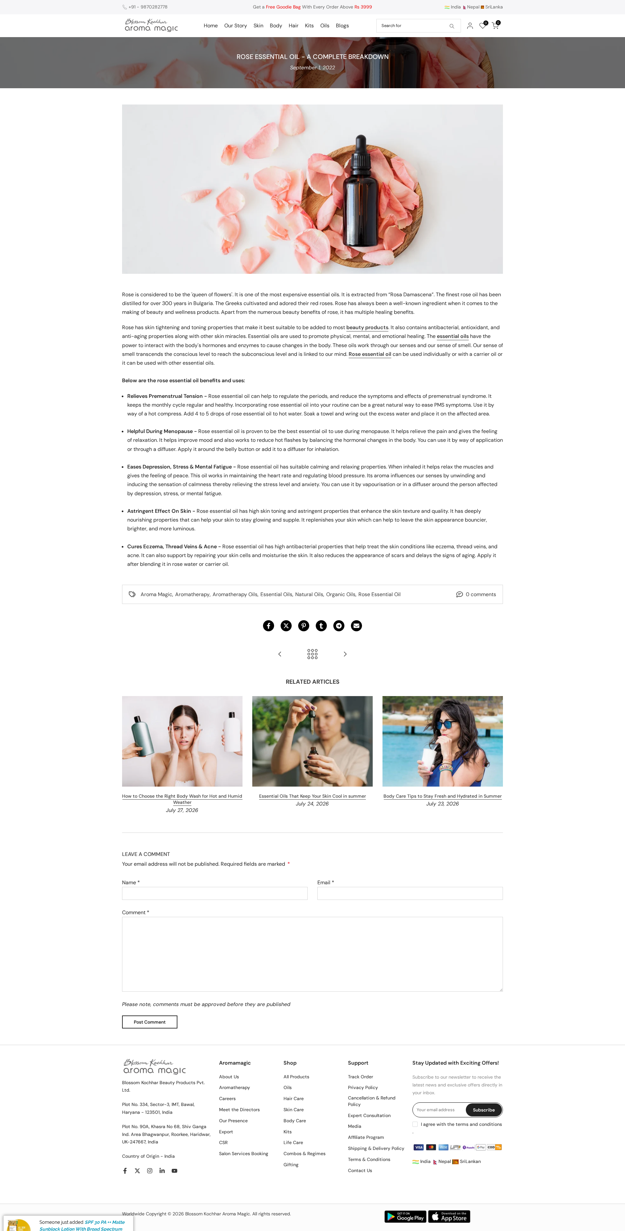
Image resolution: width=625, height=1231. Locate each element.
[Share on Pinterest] (303, 625)
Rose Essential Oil (379, 594)
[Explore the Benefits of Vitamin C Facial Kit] (345, 655)
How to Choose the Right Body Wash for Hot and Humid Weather (182, 799)
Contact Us (360, 1170)
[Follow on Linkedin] (162, 1171)
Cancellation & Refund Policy (372, 1101)
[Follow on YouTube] (174, 1171)
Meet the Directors (239, 1109)
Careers (227, 1098)
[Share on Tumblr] (321, 625)
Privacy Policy (363, 1087)
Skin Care (294, 1109)
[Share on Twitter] (286, 625)
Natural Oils (309, 594)
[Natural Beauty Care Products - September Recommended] (280, 655)
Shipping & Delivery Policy (376, 1148)
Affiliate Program (366, 1137)
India (455, 7)
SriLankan (470, 1161)
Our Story (235, 25)
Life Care (293, 1142)
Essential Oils (276, 594)
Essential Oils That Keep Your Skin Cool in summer (312, 796)
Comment (135, 912)
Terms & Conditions (369, 1159)
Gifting (291, 1165)
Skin (258, 25)
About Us (229, 1077)
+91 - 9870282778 (148, 7)
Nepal (473, 7)
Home (211, 25)
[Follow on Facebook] (125, 1171)
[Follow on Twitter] (137, 1171)
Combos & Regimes (305, 1153)
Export (226, 1132)
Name (131, 882)
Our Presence (233, 1121)
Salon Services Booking (243, 1153)
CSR (223, 1142)
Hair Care (294, 1098)
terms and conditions (479, 1124)
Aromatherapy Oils (235, 594)
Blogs (342, 25)
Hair (294, 25)
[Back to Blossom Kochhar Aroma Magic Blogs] (312, 655)
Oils (324, 25)
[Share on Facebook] (268, 625)
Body (276, 25)
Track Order (360, 1077)
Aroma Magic (156, 594)
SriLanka (493, 7)
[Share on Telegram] (338, 625)
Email (325, 882)
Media (354, 1126)
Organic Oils (340, 594)
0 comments (481, 594)
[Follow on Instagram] (150, 1171)
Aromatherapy (192, 594)
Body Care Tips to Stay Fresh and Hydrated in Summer (442, 796)
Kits (309, 25)
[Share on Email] (356, 625)
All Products (296, 1077)
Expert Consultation (369, 1115)
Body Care (295, 1121)
